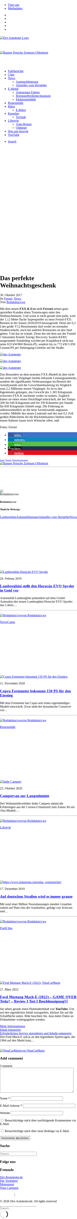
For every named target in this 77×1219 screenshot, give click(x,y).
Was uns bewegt (18, 131)
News (11, 78)
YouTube (13, 134)
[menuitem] (42, 5)
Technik (21, 117)
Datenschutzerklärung (29, 1194)
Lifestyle (13, 120)
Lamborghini (8, 517)
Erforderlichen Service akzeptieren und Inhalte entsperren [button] (35, 1033)
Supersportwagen (20, 460)
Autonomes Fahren (28, 92)
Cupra (11, 622)
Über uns (13, 4)
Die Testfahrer (9, 1180)
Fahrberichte (15, 71)
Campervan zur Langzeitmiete (24, 796)
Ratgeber (13, 113)
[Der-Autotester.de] (38, 41)
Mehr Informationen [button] (12, 1026)
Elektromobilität (26, 99)
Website (5, 1113)
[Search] (18, 1153)
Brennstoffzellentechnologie (33, 96)
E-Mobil (13, 88)
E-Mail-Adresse (11, 1105)
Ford (3, 928)
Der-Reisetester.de (11, 1177)
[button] (15, 435)
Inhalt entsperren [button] (10, 1029)
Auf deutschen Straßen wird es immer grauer (36, 896)
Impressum (7, 1194)
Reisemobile (15, 103)
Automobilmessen (27, 81)
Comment (6, 1066)
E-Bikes (21, 110)
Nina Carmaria (9, 1188)
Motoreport (7, 1184)
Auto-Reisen (24, 124)
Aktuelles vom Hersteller (31, 85)
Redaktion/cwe (16, 302)
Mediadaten (15, 8)
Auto (2, 460)
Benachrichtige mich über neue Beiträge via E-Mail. (37, 1131)
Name (5, 1098)
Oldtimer (21, 127)
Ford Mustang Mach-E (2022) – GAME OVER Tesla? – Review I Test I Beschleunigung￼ (38, 999)
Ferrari (8, 298)
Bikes (11, 106)
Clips (11, 74)
